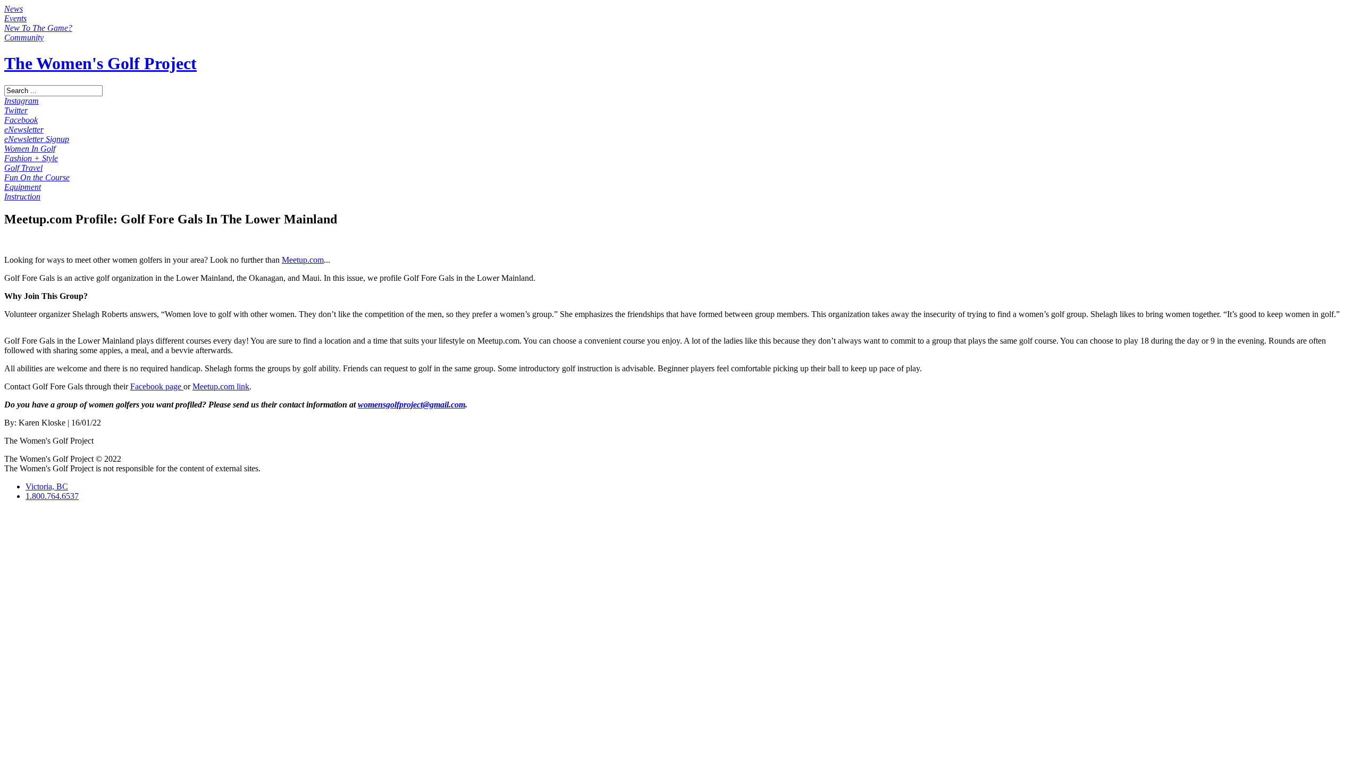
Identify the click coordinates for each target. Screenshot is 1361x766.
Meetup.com (303, 259)
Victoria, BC (47, 486)
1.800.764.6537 (52, 496)
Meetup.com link (220, 386)
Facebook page (156, 386)
